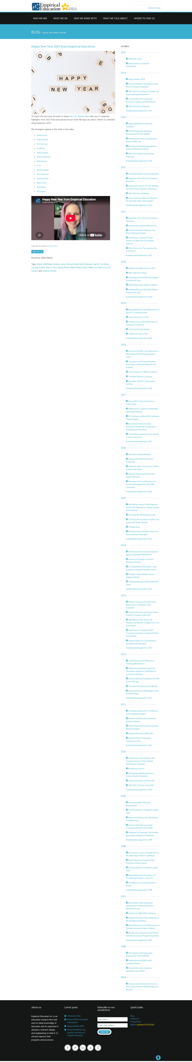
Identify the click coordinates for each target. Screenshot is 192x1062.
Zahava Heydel (43, 170)
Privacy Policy (135, 1022)
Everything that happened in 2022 (139, 205)
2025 (123, 52)
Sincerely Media (52, 246)
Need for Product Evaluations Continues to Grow (138, 739)
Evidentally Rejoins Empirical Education (143, 174)
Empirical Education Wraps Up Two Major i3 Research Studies (140, 231)
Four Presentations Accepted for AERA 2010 (142, 811)
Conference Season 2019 (138, 334)
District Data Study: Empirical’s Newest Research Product (142, 727)
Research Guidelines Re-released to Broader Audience (141, 720)
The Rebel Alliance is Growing (140, 376)
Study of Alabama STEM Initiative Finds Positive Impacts (142, 692)
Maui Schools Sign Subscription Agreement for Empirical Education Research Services (139, 906)
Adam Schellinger (44, 157)
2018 (123, 344)
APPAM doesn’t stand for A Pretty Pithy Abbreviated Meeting (142, 410)
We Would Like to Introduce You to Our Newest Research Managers (142, 533)
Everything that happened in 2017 (139, 441)
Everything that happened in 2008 (139, 890)
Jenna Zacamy (42, 152)
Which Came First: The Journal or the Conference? (141, 249)
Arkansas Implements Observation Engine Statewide (140, 475)
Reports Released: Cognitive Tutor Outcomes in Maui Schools (140, 861)
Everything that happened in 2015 (139, 539)
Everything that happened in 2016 (139, 491)
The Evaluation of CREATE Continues (143, 372)
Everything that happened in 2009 (139, 840)
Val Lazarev (41, 191)
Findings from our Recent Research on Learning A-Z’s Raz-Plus (142, 323)
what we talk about (115, 19)
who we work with (85, 19)
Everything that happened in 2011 (139, 745)
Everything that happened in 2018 (139, 388)
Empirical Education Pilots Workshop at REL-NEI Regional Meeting (142, 919)
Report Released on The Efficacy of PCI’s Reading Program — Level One (141, 876)
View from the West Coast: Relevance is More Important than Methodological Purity (142, 354)
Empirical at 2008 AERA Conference (142, 913)
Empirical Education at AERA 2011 (141, 781)
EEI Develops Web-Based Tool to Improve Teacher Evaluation (140, 774)
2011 (123, 704)
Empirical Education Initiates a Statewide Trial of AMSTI (139, 969)
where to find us (144, 19)
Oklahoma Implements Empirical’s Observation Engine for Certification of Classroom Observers (141, 671)
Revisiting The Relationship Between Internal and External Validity (141, 147)
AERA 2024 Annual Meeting (138, 106)
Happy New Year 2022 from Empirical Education (141, 219)
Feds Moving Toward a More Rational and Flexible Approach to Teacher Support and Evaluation (142, 507)
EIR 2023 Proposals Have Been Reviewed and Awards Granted (139, 132)
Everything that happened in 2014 (139, 589)
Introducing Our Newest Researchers (142, 225)
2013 (123, 595)
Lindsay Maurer (43, 178)
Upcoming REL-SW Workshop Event (142, 515)
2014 (123, 545)
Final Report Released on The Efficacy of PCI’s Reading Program (142, 712)
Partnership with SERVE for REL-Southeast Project (139, 962)
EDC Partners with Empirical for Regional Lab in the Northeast (139, 954)
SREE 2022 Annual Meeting (138, 193)
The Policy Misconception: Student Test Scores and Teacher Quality (142, 521)
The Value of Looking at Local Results (143, 686)
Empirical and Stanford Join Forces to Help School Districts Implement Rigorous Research (142, 987)
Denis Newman (43, 174)
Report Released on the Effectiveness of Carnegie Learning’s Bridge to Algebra (142, 926)
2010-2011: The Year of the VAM (140, 785)
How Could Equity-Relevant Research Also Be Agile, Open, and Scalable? (141, 199)
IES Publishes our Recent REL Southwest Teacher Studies (142, 417)
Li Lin (39, 165)
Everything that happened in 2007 (139, 940)
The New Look (134, 527)
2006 (123, 946)
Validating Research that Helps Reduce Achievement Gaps (142, 291)
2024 (123, 72)
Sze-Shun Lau (42, 144)
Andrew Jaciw (42, 135)
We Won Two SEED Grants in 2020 (141, 268)
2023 (123, 117)
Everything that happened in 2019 (139, 338)
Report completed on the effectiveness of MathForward (142, 819)
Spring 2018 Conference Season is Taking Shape (140, 402)
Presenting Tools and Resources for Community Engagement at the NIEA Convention (141, 484)
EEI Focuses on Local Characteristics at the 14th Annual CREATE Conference (142, 854)
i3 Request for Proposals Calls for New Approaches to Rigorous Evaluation (142, 834)
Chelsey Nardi (42, 139)
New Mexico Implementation (139, 454)
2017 (123, 394)
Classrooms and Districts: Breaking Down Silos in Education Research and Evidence (141, 364)
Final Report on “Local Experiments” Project (141, 884)
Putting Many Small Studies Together (142, 285)
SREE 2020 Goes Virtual (137, 273)
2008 (123, 846)
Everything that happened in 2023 (139, 161)
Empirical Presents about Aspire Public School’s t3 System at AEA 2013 (142, 613)
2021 (123, 211)
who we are (40, 19)
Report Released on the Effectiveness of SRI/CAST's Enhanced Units (142, 311)
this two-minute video (79, 116)
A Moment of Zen (135, 59)
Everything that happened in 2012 (139, 698)
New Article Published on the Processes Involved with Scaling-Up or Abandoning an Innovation (141, 427)
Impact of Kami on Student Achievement (137, 65)
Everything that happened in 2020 (139, 297)
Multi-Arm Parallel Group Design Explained (140, 155)
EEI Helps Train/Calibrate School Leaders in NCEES (140, 575)
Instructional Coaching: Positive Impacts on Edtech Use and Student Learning (140, 241)
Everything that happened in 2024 (139, 111)
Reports (133, 1024)
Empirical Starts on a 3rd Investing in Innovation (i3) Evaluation (141, 642)
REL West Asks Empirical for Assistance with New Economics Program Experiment (142, 934)
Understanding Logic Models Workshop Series (142, 583)
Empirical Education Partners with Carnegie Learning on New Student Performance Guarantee (140, 761)
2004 (123, 977)
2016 (123, 447)
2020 (123, 261)
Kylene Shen (42, 183)
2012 (123, 654)
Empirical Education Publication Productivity (139, 460)
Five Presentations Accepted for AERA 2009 (141, 869)
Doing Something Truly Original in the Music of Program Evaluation (142, 85)
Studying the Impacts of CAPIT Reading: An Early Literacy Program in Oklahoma (142, 187)
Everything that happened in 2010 (139, 789)
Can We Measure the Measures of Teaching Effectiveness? (140, 662)
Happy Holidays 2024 (136, 79)
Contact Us (134, 1019)
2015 (123, 498)
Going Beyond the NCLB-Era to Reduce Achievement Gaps (142, 279)
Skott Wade (41, 187)
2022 (123, 167)
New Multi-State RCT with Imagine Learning (140, 382)
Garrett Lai (41, 148)
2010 (123, 751)
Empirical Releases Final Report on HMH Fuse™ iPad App (142, 680)
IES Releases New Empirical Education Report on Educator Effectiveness (142, 553)
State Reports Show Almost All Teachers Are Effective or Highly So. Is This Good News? (142, 623)
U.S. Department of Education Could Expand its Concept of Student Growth (141, 568)
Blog (132, 1016)
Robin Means (42, 161)
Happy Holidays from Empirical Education (139, 125)
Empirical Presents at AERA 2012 (140, 733)
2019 (123, 303)
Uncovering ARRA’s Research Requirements (138, 804)
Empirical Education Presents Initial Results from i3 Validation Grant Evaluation (141, 605)
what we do (60, 19)
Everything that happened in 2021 (139, 255)
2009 (123, 796)
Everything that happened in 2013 (139, 648)
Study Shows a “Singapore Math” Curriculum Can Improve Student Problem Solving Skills (142, 633)
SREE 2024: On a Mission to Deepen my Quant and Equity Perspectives (142, 93)
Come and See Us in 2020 (138, 317)
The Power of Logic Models (139, 329)
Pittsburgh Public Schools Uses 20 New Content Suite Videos (142, 468)
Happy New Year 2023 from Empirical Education (63, 46)
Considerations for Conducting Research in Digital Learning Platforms (141, 100)
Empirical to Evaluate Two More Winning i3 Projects (139, 560)
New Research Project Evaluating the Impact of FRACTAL (141, 140)
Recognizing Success (136, 768)
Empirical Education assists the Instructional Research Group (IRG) (139, 826)
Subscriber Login (154, 8)
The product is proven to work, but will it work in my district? (142, 435)
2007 (123, 896)
